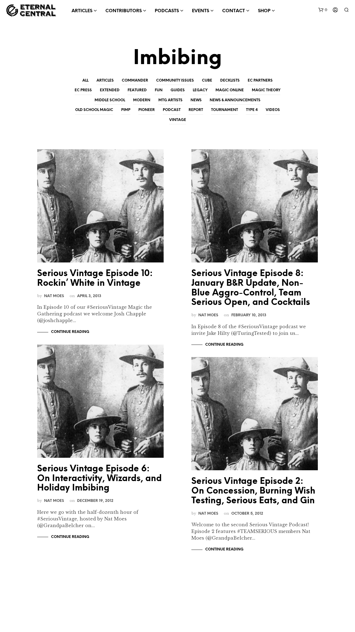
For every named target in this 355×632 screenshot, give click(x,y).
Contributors (123, 11)
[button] (322, 10)
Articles (105, 80)
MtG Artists (170, 100)
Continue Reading (70, 332)
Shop (264, 11)
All (85, 80)
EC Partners (260, 80)
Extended (110, 90)
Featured (137, 90)
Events (200, 11)
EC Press (83, 90)
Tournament (224, 110)
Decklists (230, 80)
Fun (159, 90)
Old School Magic (94, 110)
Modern (141, 100)
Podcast (172, 110)
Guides (178, 90)
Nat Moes (54, 296)
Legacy (200, 90)
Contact (233, 11)
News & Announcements (235, 100)
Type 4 (252, 110)
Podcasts (167, 11)
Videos (273, 110)
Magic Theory (266, 90)
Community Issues (175, 80)
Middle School (110, 100)
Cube (207, 80)
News (196, 100)
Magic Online (229, 90)
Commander (135, 80)
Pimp (125, 110)
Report (196, 110)
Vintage (177, 120)
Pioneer (146, 110)
